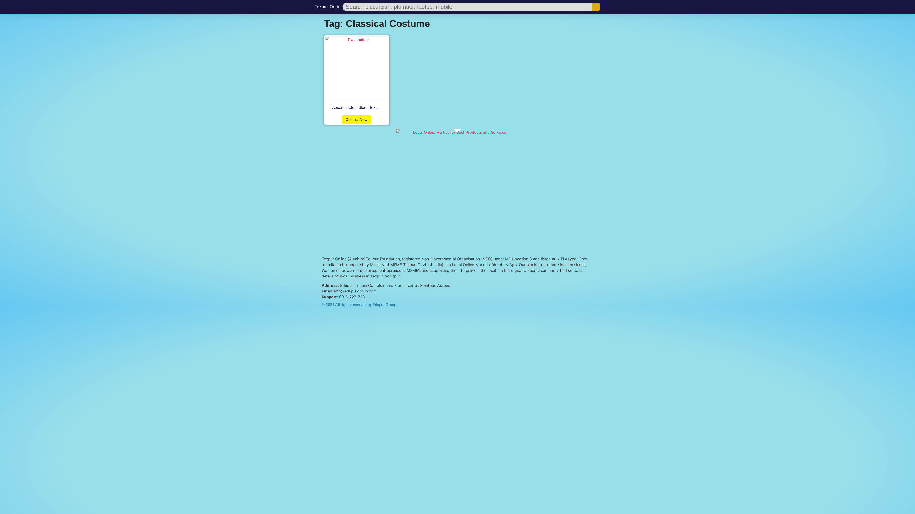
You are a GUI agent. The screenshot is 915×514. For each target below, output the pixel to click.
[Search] (596, 7)
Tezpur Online (329, 7)
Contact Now (356, 120)
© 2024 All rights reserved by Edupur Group (359, 304)
